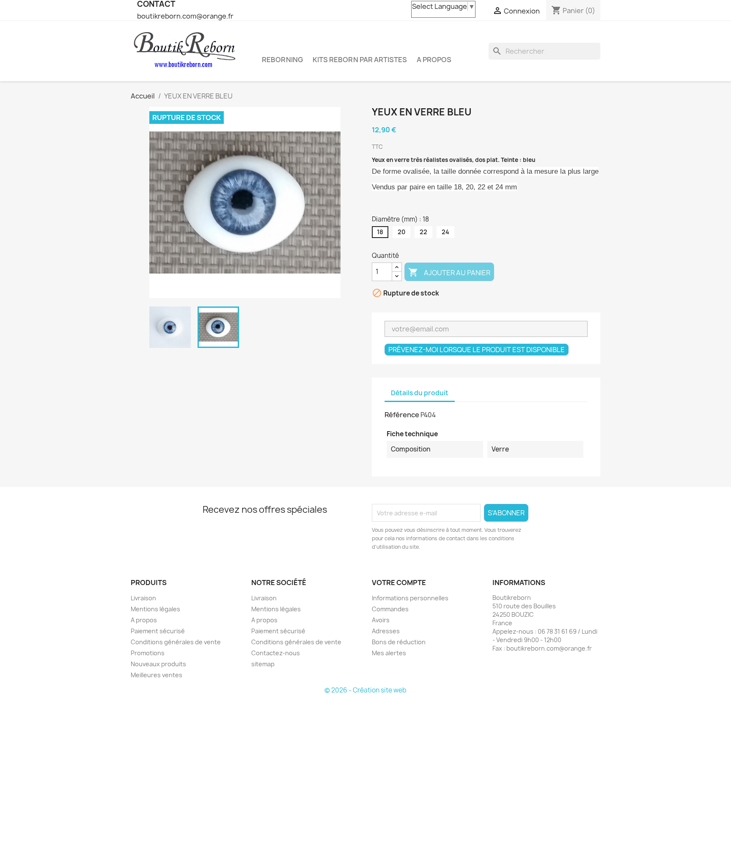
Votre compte (399, 582)
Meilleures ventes (156, 675)
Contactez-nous (275, 653)
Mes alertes (389, 653)
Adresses (386, 631)
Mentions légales (155, 609)
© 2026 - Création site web (365, 690)
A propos (434, 59)
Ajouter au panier (449, 272)
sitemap (263, 664)
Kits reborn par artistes (360, 59)
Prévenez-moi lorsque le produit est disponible (476, 349)
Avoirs (381, 620)
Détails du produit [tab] (419, 392)
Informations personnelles (410, 598)
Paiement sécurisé (158, 631)
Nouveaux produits (158, 664)
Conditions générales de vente (176, 642)
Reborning (282, 59)
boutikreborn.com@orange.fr (185, 16)
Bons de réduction (399, 642)
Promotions (148, 653)
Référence (402, 414)
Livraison (143, 598)
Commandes (390, 609)
